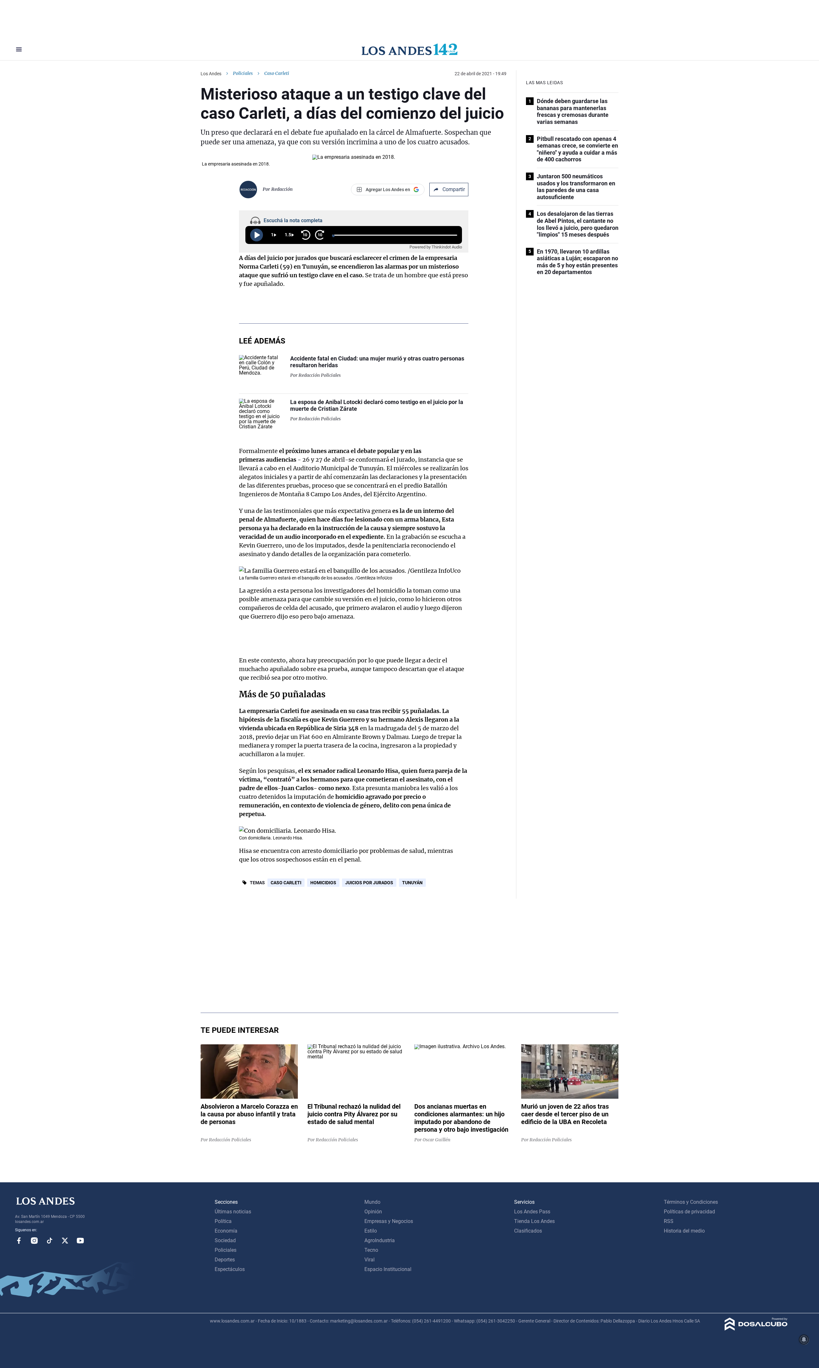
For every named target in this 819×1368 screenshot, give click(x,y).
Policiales (243, 73)
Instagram (34, 1240)
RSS (668, 1221)
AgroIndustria (379, 1240)
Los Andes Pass (532, 1212)
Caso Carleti (286, 882)
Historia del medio (684, 1231)
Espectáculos (230, 1269)
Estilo (370, 1231)
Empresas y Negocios (388, 1221)
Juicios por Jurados (369, 882)
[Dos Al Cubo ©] (756, 1329)
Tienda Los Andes (534, 1221)
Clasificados (528, 1231)
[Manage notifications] (804, 1339)
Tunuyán (412, 882)
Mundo (372, 1202)
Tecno (371, 1250)
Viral (369, 1260)
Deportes (225, 1260)
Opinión (373, 1212)
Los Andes (211, 73)
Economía (226, 1231)
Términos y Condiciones (691, 1202)
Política (223, 1221)
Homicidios (323, 882)
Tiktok (49, 1240)
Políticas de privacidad (689, 1212)
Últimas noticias (233, 1212)
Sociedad (225, 1240)
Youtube (80, 1240)
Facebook (19, 1240)
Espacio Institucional (387, 1269)
